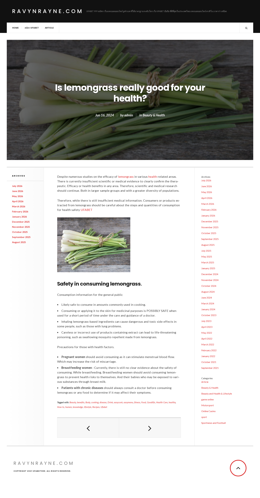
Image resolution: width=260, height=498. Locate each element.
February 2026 (20, 211)
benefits (80, 402)
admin (128, 115)
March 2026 (18, 206)
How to (60, 407)
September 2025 (21, 237)
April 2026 (17, 201)
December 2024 (209, 274)
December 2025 (21, 221)
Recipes (96, 407)
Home (15, 27)
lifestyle (87, 407)
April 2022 (206, 338)
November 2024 (209, 280)
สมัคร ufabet (32, 27)
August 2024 (208, 291)
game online (207, 399)
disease (103, 402)
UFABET (86, 210)
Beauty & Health (154, 115)
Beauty (73, 402)
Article (49, 27)
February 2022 (209, 350)
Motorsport (207, 405)
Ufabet (104, 407)
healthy (172, 402)
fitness (137, 402)
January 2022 (208, 356)
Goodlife (151, 402)
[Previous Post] (88, 428)
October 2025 (20, 231)
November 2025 (21, 226)
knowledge (78, 407)
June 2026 (17, 191)
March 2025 (207, 262)
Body (87, 402)
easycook (118, 402)
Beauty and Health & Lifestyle (216, 393)
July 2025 (206, 250)
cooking (95, 402)
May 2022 (206, 332)
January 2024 (208, 309)
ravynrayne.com (47, 11)
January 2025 (208, 268)
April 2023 (206, 326)
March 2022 (207, 344)
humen (68, 407)
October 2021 (208, 362)
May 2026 (17, 196)
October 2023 (208, 315)
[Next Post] (150, 428)
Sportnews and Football (213, 422)
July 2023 (206, 321)
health (152, 176)
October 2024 (208, 285)
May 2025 (206, 256)
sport (204, 417)
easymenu (128, 402)
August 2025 (19, 242)
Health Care (162, 402)
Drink (110, 402)
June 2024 (206, 297)
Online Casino (208, 411)
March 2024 (207, 303)
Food (143, 402)
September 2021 (210, 367)
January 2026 (19, 216)
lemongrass (126, 176)
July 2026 (17, 185)
